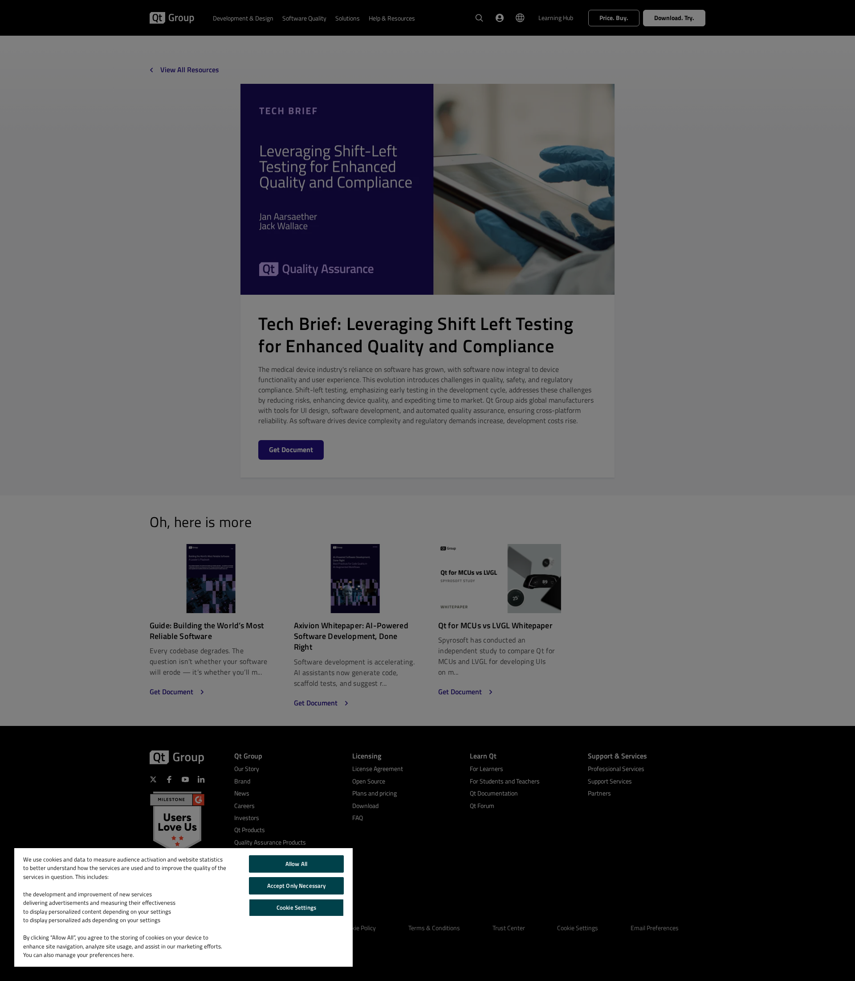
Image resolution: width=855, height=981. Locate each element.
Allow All (296, 863)
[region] (183, 907)
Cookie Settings (296, 907)
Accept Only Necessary (296, 885)
